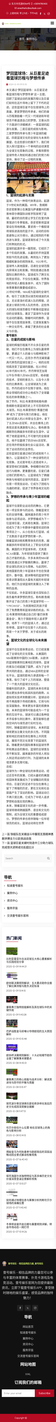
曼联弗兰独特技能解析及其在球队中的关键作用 (29, 1009)
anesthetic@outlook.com (29, 8)
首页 (21, 39)
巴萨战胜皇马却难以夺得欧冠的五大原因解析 (29, 1033)
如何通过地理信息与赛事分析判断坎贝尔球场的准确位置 (29, 1202)
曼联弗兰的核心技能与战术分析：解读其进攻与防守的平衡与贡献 (29, 1081)
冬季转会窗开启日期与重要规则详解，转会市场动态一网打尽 (29, 1226)
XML (28, 1374)
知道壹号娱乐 (15, 885)
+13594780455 (40, 3)
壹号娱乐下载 (34, 1418)
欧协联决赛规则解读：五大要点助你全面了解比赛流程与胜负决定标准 (29, 985)
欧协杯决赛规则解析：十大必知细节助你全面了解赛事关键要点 (29, 1057)
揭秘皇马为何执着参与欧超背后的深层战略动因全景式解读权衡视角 (29, 1153)
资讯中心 (12, 900)
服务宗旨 (12, 908)
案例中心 (12, 893)
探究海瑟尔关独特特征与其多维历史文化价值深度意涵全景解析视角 (29, 1177)
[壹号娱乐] (14, 23)
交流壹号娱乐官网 (18, 915)
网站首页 (28, 1326)
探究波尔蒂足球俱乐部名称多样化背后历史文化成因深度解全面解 (29, 1105)
